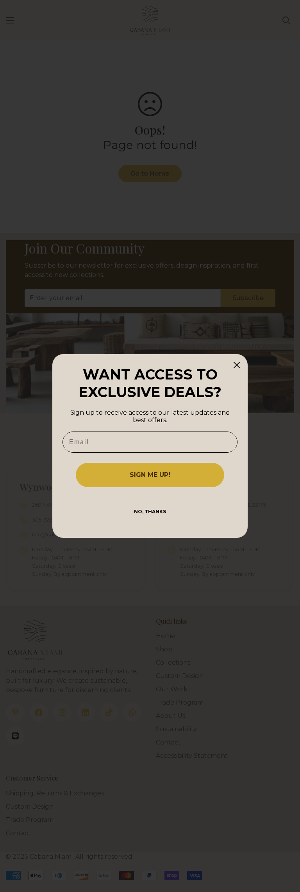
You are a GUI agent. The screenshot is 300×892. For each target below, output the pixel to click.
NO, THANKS (150, 511)
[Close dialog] (237, 365)
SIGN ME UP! (150, 474)
